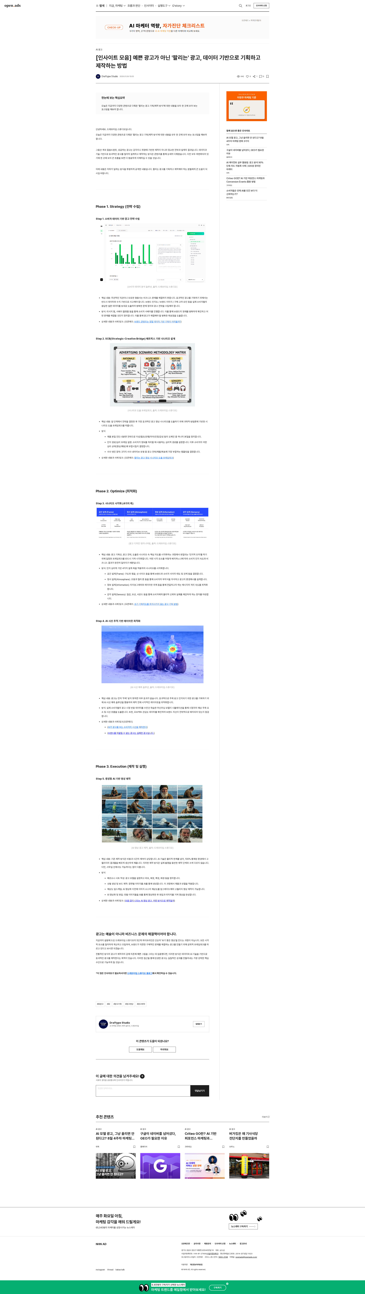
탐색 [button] (102, 5)
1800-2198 (223, 1257)
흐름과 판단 (133, 5)
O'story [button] (177, 5)
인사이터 (149, 5)
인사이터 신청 (261, 5)
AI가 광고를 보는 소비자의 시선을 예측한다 (127, 727)
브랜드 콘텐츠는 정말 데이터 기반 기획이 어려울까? (157, 321)
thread (110, 1270)
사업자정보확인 (212, 1254)
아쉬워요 (164, 1049)
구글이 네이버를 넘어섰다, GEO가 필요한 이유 (158, 1136)
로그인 (248, 5)
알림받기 (199, 1024)
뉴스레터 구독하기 (239, 1226)
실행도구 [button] (162, 5)
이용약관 (184, 1265)
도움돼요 (140, 1049)
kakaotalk (120, 1270)
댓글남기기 (200, 1090)
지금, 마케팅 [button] (116, 5)
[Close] (227, 1284)
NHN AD (101, 1244)
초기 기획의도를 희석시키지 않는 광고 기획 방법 (156, 604)
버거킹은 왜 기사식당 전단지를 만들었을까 (243, 1136)
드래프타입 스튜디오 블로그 (139, 973)
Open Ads (13, 5)
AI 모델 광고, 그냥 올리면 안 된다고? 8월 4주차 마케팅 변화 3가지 (115, 1137)
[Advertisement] (246, 251)
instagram (100, 1270)
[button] (266, 1117)
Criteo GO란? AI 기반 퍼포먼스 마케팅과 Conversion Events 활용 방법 (203, 1137)
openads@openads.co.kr (246, 1257)
